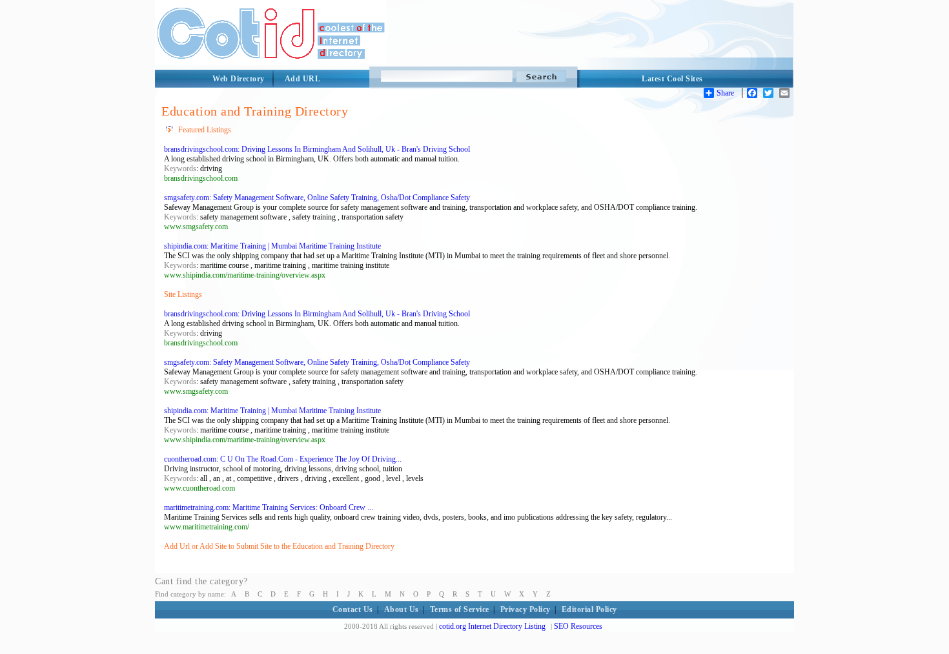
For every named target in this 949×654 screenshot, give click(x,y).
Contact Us (352, 609)
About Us (401, 609)
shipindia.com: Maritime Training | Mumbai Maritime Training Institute (272, 245)
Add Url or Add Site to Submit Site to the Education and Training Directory (279, 546)
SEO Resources (578, 626)
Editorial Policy (589, 609)
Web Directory (238, 78)
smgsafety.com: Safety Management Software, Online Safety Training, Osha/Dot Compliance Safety (317, 197)
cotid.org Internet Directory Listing (492, 626)
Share (725, 92)
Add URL (303, 78)
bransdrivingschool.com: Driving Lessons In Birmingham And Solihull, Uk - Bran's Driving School (317, 149)
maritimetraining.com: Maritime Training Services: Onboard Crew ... (268, 507)
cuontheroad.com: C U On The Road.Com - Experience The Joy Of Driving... (283, 459)
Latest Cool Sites (672, 78)
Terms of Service (459, 609)
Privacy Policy (525, 609)
